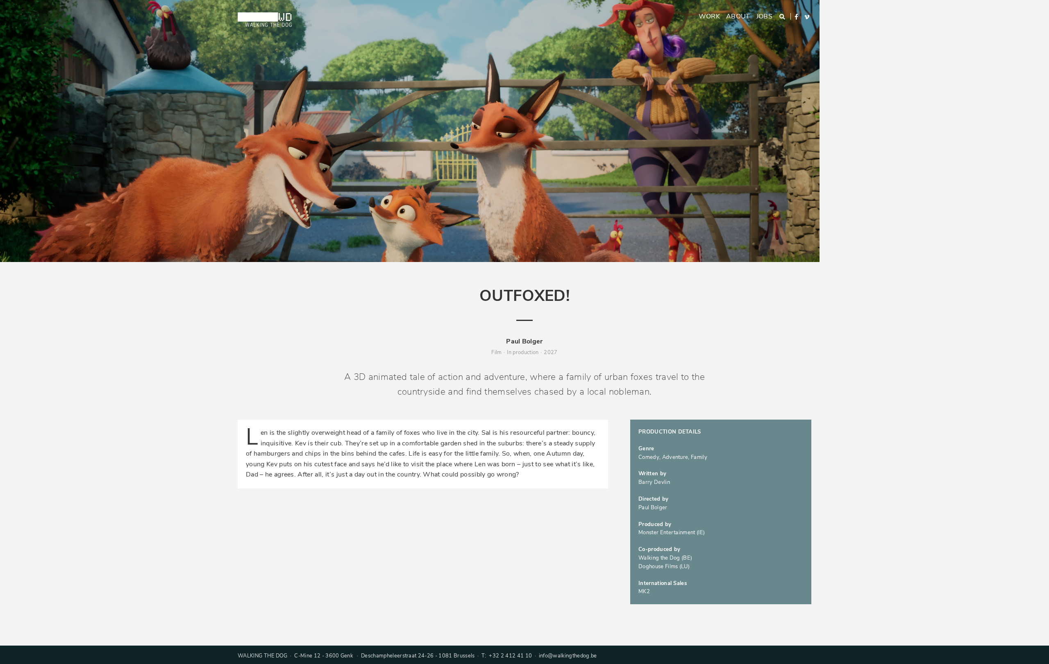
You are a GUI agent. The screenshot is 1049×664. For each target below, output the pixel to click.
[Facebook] (797, 17)
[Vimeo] (807, 17)
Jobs (764, 16)
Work (709, 16)
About (738, 16)
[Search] (783, 17)
